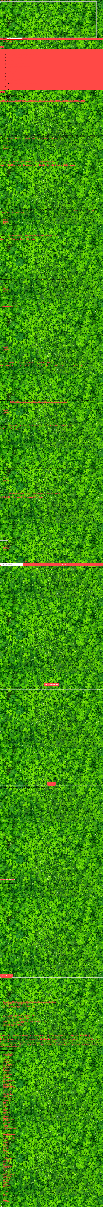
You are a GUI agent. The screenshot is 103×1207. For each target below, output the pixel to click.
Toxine (66, 1044)
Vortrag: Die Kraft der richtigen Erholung (17, 239)
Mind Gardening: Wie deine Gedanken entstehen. (15, 1003)
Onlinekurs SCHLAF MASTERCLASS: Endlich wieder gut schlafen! (24, 57)
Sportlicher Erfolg (7, 1158)
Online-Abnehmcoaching (9, 1134)
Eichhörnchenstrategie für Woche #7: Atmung (14, 1025)
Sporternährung (7, 1155)
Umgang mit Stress (30, 303)
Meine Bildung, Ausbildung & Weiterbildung (17, 79)
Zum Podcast (6, 976)
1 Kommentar (50, 303)
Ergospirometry (7, 1081)
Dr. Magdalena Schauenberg (7, 41)
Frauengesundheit (17, 161)
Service (52, 1044)
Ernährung (11, 235)
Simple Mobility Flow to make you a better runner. (16, 1019)
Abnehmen (21, 425)
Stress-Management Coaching (14, 67)
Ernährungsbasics (19, 235)
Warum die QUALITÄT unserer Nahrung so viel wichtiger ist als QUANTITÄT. (24, 1021)
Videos (5, 70)
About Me (5, 1058)
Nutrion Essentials (7, 1131)
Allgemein (53, 1035)
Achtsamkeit (45, 1035)
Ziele (4, 1186)
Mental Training (30, 1042)
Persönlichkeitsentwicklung (8, 1044)
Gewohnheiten (70, 1039)
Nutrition (79, 1042)
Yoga (43, 362)
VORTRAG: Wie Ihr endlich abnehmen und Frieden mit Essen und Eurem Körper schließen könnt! (41, 366)
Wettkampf (6, 1182)
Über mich (6, 75)
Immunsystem (6, 1109)
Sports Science (7, 1161)
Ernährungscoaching (8, 1086)
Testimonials (9, 82)
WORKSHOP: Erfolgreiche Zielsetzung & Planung (21, 497)
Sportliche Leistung (8, 1157)
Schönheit (5, 1148)
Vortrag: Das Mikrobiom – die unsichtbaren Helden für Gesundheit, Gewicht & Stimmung (37, 165)
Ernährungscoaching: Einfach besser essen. (17, 63)
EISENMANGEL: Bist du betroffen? (12, 1007)
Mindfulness (47, 1042)
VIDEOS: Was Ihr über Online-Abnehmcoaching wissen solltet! (26, 61)
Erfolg (76, 1035)
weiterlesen (34, 138)
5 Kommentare (48, 362)
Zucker (19, 1046)
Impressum (9, 86)
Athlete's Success (60, 1035)
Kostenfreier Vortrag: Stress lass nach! (16, 429)
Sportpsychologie (7, 1160)
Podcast (5, 51)
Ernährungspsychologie (21, 1039)
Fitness (35, 1039)
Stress (57, 1044)
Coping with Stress (8, 1074)
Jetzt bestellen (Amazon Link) (7, 879)
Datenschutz (13, 88)
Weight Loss (6, 1179)
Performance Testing (88, 1042)
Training (72, 1044)
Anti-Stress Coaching (8, 1064)
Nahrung (30, 235)
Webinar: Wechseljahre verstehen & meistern (17, 56)
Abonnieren (63, 564)
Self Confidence (7, 1153)
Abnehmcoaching (15, 1035)
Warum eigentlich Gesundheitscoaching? (20, 66)
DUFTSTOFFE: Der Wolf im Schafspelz (13, 1022)
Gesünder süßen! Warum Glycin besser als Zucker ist (16, 1018)
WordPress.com (4, 1191)
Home (4, 50)
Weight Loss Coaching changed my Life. (20, 85)
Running (5, 1147)
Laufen (5, 1113)
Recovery (5, 1145)
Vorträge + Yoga (37, 362)
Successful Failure (7, 1166)
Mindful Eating (39, 1042)
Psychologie (21, 1044)
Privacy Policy (13, 89)
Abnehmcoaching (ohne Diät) (14, 60)
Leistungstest (6, 1116)
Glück (77, 1039)
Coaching (5, 59)
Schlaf (41, 1044)
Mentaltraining (21, 1042)
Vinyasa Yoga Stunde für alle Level (12, 1024)
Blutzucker (6, 1070)
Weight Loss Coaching (10, 1046)
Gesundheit (15, 303)
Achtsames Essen (29, 425)
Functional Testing (8, 1094)
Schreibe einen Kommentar (48, 161)
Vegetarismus (6, 1173)
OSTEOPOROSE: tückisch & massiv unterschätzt (16, 1017)
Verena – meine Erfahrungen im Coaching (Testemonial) (24, 83)
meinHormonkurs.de (8, 1119)
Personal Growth (98, 1042)
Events (10, 161)
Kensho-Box (6, 1112)
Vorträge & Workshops (28, 161)
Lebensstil (21, 303)
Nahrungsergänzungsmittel (64, 1042)
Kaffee (5, 1110)
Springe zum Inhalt (5, 0)
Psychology (30, 1044)
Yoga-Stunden (10, 73)
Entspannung (6, 1077)
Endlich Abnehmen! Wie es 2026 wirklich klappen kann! (17, 1004)
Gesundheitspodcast (8, 1099)
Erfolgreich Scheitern (8, 1080)
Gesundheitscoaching (11, 64)
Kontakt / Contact (10, 76)
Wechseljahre (38, 161)
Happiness (87, 1039)
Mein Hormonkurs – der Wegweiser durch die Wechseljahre (21, 54)
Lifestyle (13, 1042)
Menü (2, 47)
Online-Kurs (6, 1135)
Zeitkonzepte (6, 1185)
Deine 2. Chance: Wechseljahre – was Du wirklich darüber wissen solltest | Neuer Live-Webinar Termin (42, 101)
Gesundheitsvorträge (11, 72)
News (51, 425)
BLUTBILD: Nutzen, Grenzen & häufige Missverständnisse (18, 1006)
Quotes (36, 1044)
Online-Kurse (6, 53)
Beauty (5, 1068)
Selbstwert (46, 1044)
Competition (6, 1072)
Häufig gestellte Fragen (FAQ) (14, 69)
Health (92, 1039)
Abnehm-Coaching (13, 425)
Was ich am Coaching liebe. (13, 80)
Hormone (98, 1039)
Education (42, 425)
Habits (81, 1039)
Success (61, 1044)
